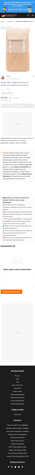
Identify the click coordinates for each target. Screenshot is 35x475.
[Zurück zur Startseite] (9, 15)
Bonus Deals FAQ (17, 385)
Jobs (17, 379)
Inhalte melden (17, 391)
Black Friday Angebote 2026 (17, 447)
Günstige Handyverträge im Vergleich (17, 428)
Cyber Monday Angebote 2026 (17, 453)
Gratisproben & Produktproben (17, 434)
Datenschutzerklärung (17, 397)
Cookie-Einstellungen (17, 404)
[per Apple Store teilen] (15, 467)
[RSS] (22, 467)
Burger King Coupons (17, 440)
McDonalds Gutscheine (17, 437)
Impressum (17, 388)
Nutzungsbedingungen (17, 394)
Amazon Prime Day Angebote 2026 (17, 456)
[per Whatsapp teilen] (12, 467)
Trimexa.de (17, 414)
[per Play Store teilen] (19, 467)
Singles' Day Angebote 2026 (17, 450)
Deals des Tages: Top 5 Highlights (17, 425)
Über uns (17, 376)
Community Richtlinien (17, 400)
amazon (16, 98)
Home (2, 21)
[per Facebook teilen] (8, 467)
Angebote (10, 21)
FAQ (17, 382)
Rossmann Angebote (17, 444)
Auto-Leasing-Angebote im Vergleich (17, 431)
